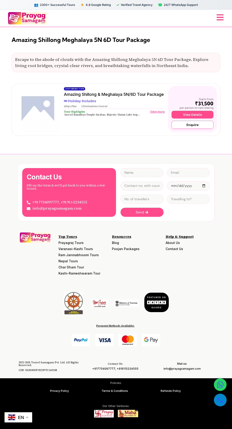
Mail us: (182, 363)
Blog (115, 243)
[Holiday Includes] (65, 101)
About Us (173, 243)
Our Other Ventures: (115, 406)
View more (157, 111)
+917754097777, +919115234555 (115, 368)
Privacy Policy (59, 391)
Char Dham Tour (71, 267)
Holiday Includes (82, 101)
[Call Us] (220, 400)
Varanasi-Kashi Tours (75, 249)
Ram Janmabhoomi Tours (78, 255)
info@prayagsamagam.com (182, 368)
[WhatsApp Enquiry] (220, 384)
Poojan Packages (126, 249)
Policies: (116, 383)
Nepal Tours (68, 261)
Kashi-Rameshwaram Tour (79, 273)
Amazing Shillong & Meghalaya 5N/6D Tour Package (114, 94)
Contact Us (174, 249)
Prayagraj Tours (71, 243)
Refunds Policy (171, 391)
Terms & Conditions (115, 391)
